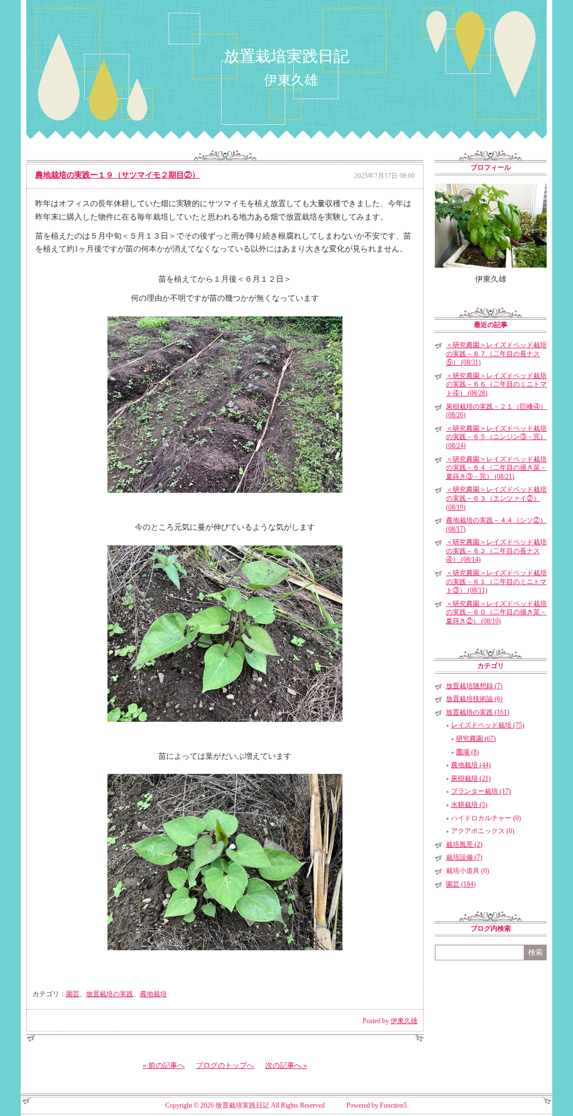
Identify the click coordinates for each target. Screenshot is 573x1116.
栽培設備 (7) (464, 857)
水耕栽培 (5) (469, 805)
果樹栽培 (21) (471, 778)
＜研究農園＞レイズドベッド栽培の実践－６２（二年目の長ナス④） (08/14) (496, 550)
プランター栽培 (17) (481, 791)
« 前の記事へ (164, 1065)
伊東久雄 (404, 1021)
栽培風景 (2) (464, 844)
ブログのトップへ (225, 1065)
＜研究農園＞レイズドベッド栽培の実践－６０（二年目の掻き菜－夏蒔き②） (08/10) (496, 612)
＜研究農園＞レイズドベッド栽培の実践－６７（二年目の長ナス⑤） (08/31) (496, 353)
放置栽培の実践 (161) (477, 712)
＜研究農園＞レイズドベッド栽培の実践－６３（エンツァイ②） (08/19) (496, 498)
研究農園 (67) (476, 739)
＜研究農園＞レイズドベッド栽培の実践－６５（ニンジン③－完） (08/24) (496, 437)
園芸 (72, 994)
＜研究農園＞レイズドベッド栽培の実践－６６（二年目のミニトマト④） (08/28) (496, 384)
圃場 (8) (467, 752)
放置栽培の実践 (109, 994)
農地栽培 (153, 994)
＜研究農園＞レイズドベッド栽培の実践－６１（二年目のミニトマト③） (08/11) (496, 581)
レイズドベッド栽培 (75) (487, 725)
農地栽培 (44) (471, 765)
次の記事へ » (286, 1065)
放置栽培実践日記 (286, 56)
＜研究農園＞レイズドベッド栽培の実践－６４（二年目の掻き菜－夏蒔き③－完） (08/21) (496, 467)
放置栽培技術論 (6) (474, 699)
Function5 (393, 1105)
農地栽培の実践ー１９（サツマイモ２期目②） (117, 175)
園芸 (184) (461, 884)
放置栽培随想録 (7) (474, 686)
